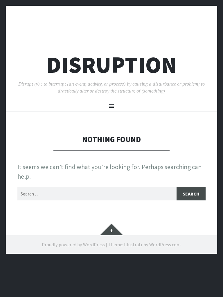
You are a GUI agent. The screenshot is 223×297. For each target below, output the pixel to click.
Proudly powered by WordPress (73, 244)
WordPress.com (165, 244)
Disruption (111, 64)
